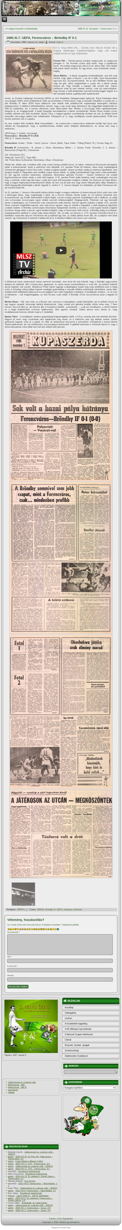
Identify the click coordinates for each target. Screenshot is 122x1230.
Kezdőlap (69, 1007)
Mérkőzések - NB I (16, 1085)
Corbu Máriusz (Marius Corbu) (29, 1161)
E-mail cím (12, 966)
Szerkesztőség (72, 1050)
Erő (59, 1219)
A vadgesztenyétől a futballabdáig (21, 29)
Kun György (29, 1181)
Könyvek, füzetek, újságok (77, 1045)
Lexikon (68, 1018)
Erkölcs (52, 1219)
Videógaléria (70, 1013)
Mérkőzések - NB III (17, 1087)
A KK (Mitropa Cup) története (78, 1029)
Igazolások (13, 1090)
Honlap (10, 975)
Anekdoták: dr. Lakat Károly (34, 1203)
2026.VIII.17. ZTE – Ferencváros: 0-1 (32, 1164)
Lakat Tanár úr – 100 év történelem (33, 1196)
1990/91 (20, 909)
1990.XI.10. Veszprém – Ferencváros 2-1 (96, 29)
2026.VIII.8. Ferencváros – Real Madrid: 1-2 (33, 1184)
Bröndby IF (50, 909)
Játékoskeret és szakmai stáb (22, 1082)
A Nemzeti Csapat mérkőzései (79, 1034)
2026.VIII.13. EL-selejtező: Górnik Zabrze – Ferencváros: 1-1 (31, 1177)
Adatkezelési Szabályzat (76, 1056)
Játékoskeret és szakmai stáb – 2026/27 (31, 1153)
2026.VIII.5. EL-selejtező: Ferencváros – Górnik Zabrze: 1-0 (30, 1199)
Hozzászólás (13, 932)
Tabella (11, 1092)
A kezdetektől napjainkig (76, 1023)
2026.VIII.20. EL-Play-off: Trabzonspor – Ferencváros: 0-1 (30, 1157)
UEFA (59, 909)
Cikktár (68, 1040)
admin (11, 1156)
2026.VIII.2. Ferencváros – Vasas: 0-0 (33, 1208)
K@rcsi (60, 42)
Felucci (11, 1196)
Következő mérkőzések (29, 1171)
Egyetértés (68, 1219)
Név (9, 957)
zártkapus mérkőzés (72, 909)
